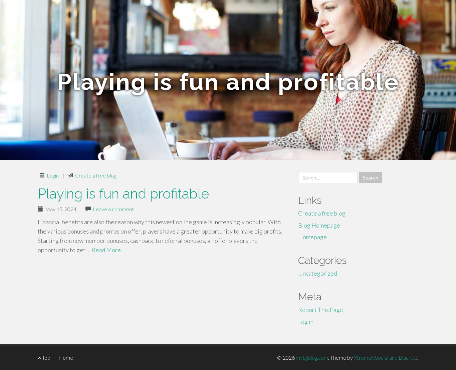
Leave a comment (113, 209)
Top (45, 357)
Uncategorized (317, 273)
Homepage (312, 237)
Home (65, 357)
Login (53, 175)
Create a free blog (95, 175)
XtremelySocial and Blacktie (385, 357)
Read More (106, 250)
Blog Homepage (319, 225)
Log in (305, 321)
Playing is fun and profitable (123, 194)
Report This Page (320, 309)
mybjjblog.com (312, 357)
